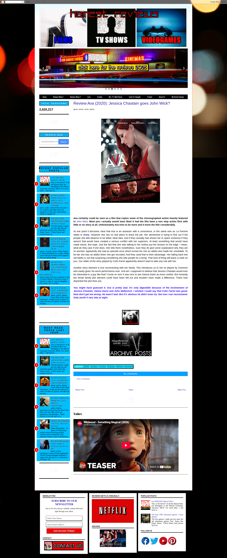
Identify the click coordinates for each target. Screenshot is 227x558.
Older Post (182, 390)
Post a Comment (83, 379)
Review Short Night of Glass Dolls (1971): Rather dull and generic (59, 200)
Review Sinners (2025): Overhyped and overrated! (59, 290)
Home (131, 390)
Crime (102, 366)
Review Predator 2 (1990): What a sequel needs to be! (60, 445)
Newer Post (79, 390)
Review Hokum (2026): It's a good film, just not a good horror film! (59, 244)
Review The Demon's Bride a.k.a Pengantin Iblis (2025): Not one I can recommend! (53, 268)
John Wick (82, 221)
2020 (86, 366)
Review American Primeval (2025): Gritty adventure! (59, 402)
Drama (111, 366)
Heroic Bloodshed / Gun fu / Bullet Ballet (60, 423)
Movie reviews (125, 366)
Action (94, 366)
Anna (86, 234)
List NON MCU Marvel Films (58, 178)
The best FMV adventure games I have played (60, 221)
